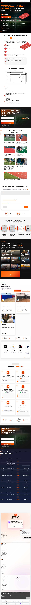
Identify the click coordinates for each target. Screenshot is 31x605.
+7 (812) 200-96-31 (18, 578)
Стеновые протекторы (4, 535)
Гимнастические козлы (4, 553)
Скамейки (2, 555)
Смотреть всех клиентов (18, 290)
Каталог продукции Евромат (25, 290)
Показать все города (4, 581)
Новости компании (3, 565)
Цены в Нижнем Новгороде (26, 475)
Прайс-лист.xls (20, 20)
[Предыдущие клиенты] (23, 357)
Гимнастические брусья (4, 551)
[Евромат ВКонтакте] (3, 587)
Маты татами (2, 534)
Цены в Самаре (26, 480)
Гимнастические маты (3, 536)
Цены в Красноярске (26, 499)
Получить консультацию (7, 444)
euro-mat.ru (4, 585)
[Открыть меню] (29, 1)
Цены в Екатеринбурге (26, 470)
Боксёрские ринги (3, 544)
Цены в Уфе (26, 482)
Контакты (2, 567)
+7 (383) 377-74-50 (4, 580)
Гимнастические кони (3, 554)
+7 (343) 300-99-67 (18, 580)
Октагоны (2, 545)
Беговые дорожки (3, 556)
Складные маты (3, 538)
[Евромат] (2, 1)
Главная (2, 2)
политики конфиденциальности (5, 125)
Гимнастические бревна (4, 552)
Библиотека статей (3, 566)
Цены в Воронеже (26, 492)
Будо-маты (2, 533)
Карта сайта (2, 573)
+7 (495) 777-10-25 (4, 578)
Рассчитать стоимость (6, 17)
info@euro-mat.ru (5, 584)
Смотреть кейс (4, 333)
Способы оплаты (3, 572)
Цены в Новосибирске (26, 468)
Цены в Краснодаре (26, 487)
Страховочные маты (3, 537)
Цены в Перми (26, 494)
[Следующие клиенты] (28, 357)
